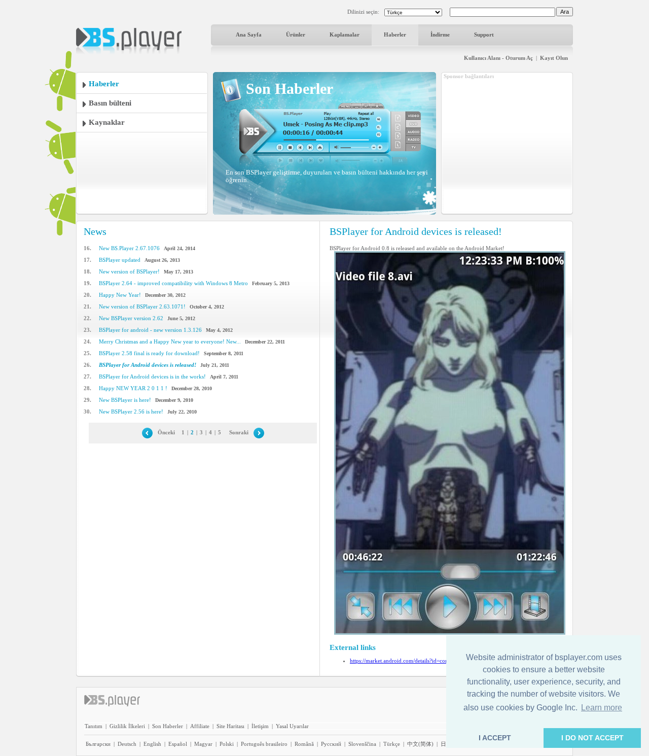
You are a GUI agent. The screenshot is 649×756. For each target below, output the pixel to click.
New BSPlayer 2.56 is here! (131, 411)
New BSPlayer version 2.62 (131, 318)
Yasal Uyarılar (292, 726)
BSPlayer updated (119, 260)
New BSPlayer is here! (125, 400)
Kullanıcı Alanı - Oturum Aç (498, 58)
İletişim (260, 726)
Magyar (203, 744)
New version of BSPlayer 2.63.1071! (142, 306)
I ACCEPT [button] (495, 738)
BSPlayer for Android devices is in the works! (152, 376)
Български (98, 744)
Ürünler (295, 34)
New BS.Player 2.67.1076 (129, 248)
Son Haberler (167, 726)
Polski (227, 744)
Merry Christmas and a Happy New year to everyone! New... (170, 341)
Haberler (395, 34)
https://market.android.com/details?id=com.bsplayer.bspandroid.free (429, 661)
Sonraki (238, 432)
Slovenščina (362, 744)
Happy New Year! (120, 295)
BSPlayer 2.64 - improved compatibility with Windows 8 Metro (173, 283)
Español (177, 744)
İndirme (440, 34)
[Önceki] (147, 432)
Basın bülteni (110, 103)
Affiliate (199, 726)
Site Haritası (230, 726)
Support (484, 34)
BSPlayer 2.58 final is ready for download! (149, 353)
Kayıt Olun (554, 58)
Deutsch (127, 744)
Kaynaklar (107, 122)
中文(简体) (420, 744)
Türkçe (391, 744)
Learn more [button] (601, 707)
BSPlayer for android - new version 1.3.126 (150, 330)
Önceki (166, 432)
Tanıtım (93, 726)
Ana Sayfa (249, 34)
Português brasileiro (264, 744)
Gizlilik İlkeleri (127, 726)
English (152, 744)
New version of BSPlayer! (129, 271)
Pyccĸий (331, 744)
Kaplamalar (344, 34)
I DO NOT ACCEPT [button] (592, 738)
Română (304, 744)
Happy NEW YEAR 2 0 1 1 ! (133, 388)
